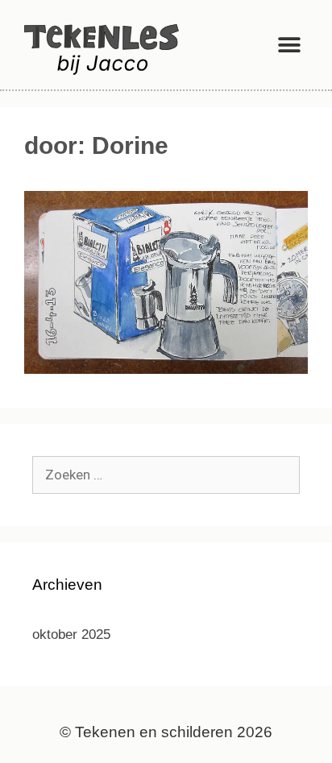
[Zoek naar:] (166, 475)
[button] (290, 45)
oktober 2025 (71, 634)
